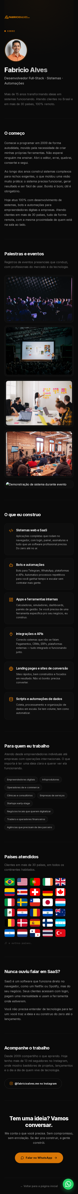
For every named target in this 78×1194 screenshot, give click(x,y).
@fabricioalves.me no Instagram (36, 1083)
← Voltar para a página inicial (39, 1186)
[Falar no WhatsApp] (68, 1184)
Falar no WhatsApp (39, 1157)
